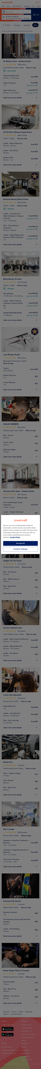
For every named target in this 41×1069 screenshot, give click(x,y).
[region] (20, 534)
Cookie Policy (15, 537)
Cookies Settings (20, 549)
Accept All (20, 543)
